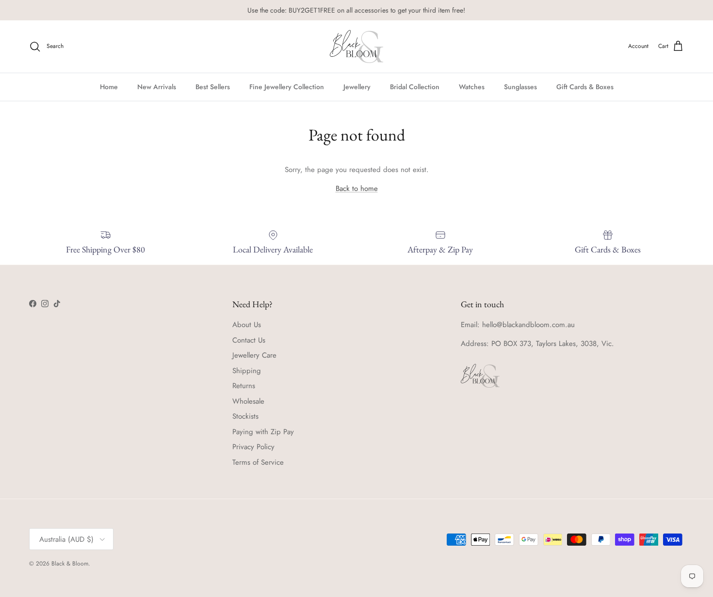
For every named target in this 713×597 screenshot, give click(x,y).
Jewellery (357, 86)
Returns (243, 385)
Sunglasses (520, 86)
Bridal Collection (414, 86)
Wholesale (248, 401)
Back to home (357, 188)
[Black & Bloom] (356, 46)
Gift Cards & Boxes (585, 86)
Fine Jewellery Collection (286, 86)
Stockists (245, 416)
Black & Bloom (69, 563)
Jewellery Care (254, 355)
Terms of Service (258, 462)
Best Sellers (212, 86)
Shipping (246, 370)
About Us (246, 324)
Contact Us (248, 340)
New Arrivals (156, 86)
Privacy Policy (253, 446)
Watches (472, 86)
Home (109, 86)
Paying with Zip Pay (263, 431)
